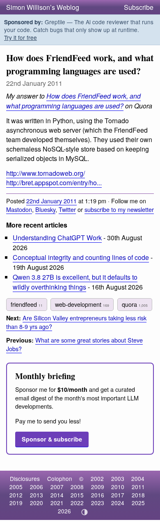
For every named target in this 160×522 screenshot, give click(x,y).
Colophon (59, 478)
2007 (57, 487)
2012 (16, 495)
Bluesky (45, 209)
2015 (77, 495)
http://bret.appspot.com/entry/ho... (54, 182)
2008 (77, 487)
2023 (97, 503)
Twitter (67, 209)
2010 (117, 487)
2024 (117, 503)
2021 (57, 503)
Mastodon (19, 209)
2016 (97, 495)
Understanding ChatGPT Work (57, 237)
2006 (36, 487)
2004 (137, 478)
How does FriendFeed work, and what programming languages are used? (73, 100)
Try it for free (20, 37)
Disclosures (25, 478)
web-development (82, 304)
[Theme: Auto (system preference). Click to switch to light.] (84, 512)
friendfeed (27, 304)
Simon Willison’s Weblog (42, 7)
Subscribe (138, 7)
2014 (57, 495)
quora (135, 304)
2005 (16, 487)
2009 (97, 487)
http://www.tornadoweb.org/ (45, 173)
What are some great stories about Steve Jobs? (74, 344)
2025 (138, 503)
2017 (117, 495)
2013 (36, 495)
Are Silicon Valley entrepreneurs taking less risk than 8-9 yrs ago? (76, 322)
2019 (16, 503)
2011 (138, 487)
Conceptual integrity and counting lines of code (81, 257)
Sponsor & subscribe (52, 439)
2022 (77, 503)
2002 (97, 478)
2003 (117, 478)
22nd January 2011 (51, 200)
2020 (36, 503)
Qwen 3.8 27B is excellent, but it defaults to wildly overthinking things (75, 281)
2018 (138, 495)
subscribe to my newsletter (119, 209)
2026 (64, 511)
